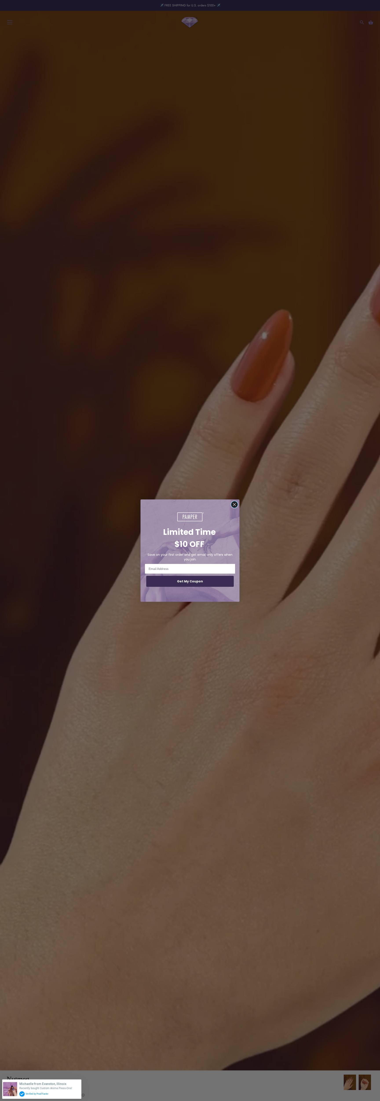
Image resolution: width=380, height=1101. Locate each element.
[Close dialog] (234, 504)
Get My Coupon (190, 581)
